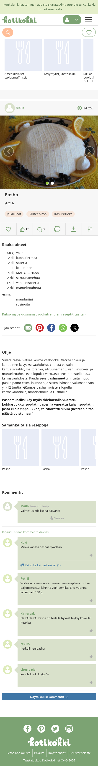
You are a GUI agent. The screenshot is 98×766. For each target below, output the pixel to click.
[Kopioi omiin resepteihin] (73, 229)
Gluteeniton (38, 214)
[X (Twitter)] (74, 328)
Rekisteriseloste (80, 753)
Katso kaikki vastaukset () (42, 565)
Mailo (19, 108)
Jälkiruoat (14, 214)
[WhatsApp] (63, 328)
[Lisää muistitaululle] (8, 229)
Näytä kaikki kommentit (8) (49, 697)
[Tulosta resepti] (57, 229)
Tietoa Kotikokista (18, 753)
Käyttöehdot (57, 753)
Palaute (39, 753)
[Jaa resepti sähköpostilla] (28, 328)
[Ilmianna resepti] (90, 229)
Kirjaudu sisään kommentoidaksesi (25, 532)
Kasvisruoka (63, 214)
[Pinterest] (40, 328)
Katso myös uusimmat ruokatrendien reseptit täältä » (44, 314)
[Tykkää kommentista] (91, 555)
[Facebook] (51, 328)
